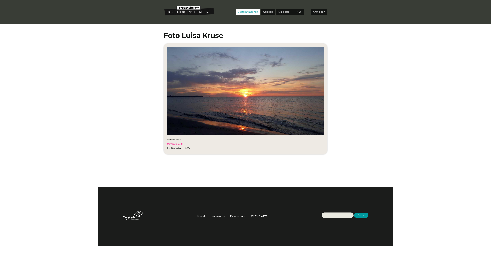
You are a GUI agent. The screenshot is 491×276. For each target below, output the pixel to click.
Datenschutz (237, 216)
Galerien (268, 11)
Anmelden (319, 11)
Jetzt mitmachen (248, 11)
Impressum (218, 216)
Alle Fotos (283, 11)
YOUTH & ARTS (258, 216)
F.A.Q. (298, 11)
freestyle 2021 (175, 143)
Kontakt (202, 216)
